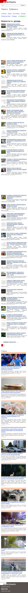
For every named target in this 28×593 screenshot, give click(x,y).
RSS (9, 591)
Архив (10, 13)
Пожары (14, 16)
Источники (16, 13)
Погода (23, 13)
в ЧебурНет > (22, 16)
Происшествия (5, 16)
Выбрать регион (4, 589)
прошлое (12, 342)
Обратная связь (4, 588)
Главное (3, 13)
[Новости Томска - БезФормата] (8, 1)
